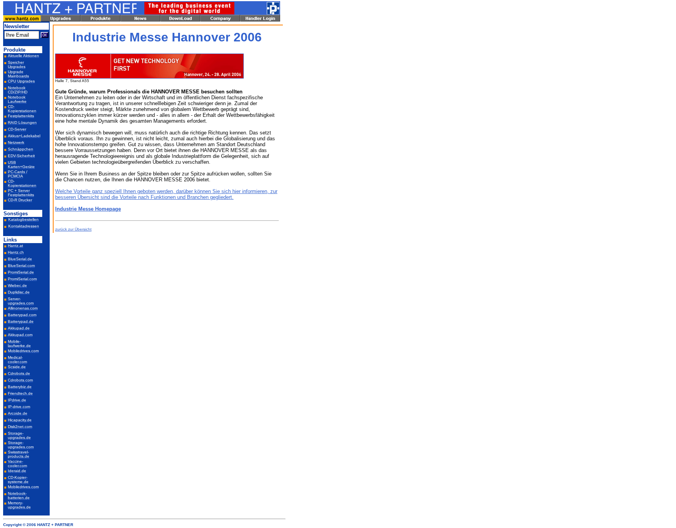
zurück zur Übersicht (73, 229)
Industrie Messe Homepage (88, 209)
